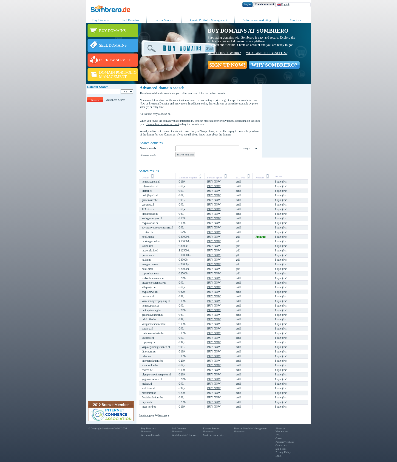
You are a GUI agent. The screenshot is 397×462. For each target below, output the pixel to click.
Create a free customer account (162, 124)
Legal (278, 455)
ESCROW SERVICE (115, 60)
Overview (146, 431)
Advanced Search (115, 99)
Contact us (170, 134)
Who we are (281, 431)
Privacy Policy (283, 452)
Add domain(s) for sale (184, 435)
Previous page (146, 415)
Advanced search (148, 155)
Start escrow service (213, 435)
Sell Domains (130, 20)
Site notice (280, 448)
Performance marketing (256, 20)
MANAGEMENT (113, 76)
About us (295, 20)
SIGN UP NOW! (227, 65)
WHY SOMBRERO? (274, 65)
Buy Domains (100, 20)
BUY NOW (214, 181)
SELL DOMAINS (113, 45)
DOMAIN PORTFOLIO (117, 72)
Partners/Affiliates (284, 441)
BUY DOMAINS (112, 30)
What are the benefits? (266, 53)
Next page (163, 415)
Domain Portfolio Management (208, 20)
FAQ (277, 435)
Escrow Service (163, 20)
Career (278, 438)
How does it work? (224, 53)
